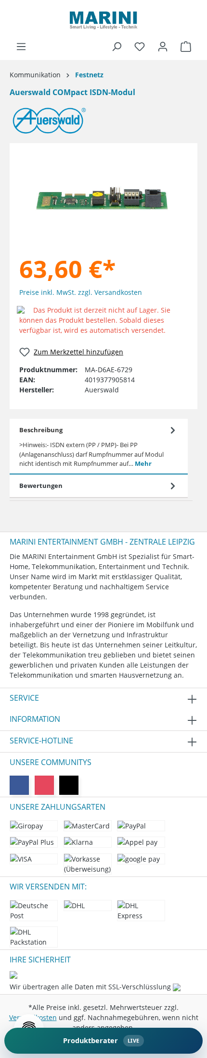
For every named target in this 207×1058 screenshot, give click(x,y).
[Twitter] (68, 785)
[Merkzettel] (139, 46)
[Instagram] (44, 785)
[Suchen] (116, 46)
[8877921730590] (101, 197)
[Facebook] (19, 785)
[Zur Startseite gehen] (103, 20)
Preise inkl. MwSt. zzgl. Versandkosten (80, 292)
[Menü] (21, 46)
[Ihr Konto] (162, 46)
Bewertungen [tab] (41, 485)
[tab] (99, 446)
